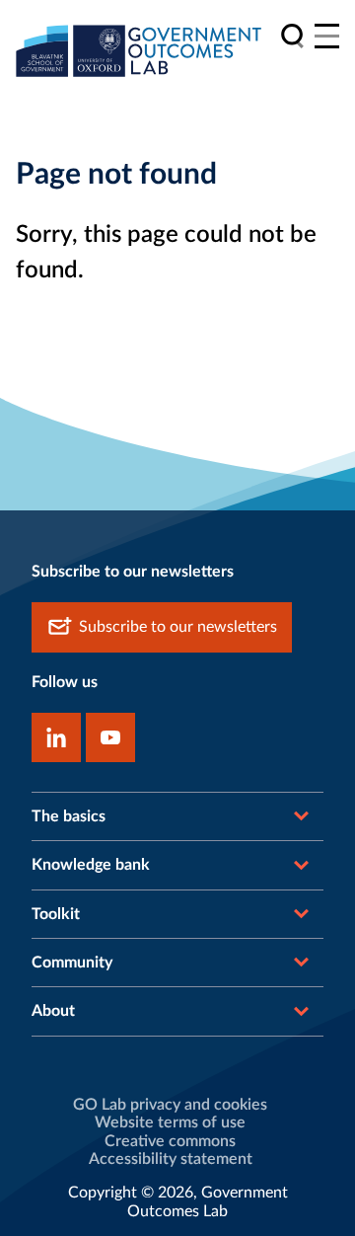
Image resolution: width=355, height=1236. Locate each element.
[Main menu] (327, 36)
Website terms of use (170, 1122)
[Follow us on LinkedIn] (56, 737)
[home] (139, 50)
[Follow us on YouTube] (110, 737)
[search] (292, 36)
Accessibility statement (170, 1159)
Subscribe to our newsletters (178, 627)
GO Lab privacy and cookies (170, 1105)
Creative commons (170, 1141)
